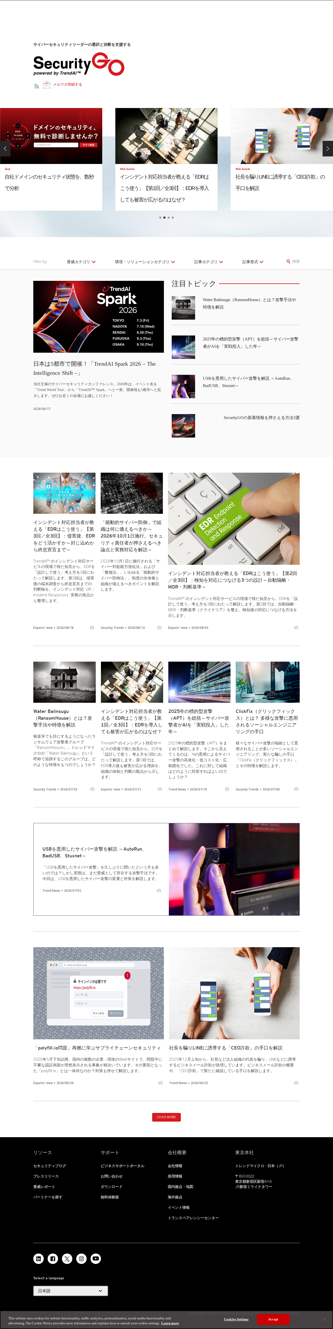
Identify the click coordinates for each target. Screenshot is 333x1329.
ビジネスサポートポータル (122, 1166)
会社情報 (175, 1166)
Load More (166, 1117)
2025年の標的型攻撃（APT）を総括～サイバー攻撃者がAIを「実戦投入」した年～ (198, 721)
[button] (5, 148)
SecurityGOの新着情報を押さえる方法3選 (262, 417)
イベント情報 (179, 1207)
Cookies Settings (236, 1319)
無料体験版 (110, 1197)
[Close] (324, 1319)
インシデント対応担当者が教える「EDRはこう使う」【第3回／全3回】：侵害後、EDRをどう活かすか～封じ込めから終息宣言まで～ (64, 536)
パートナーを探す (47, 1197)
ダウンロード (112, 1187)
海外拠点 (175, 1197)
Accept (273, 1319)
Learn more (170, 1323)
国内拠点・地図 (180, 1187)
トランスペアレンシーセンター (193, 1218)
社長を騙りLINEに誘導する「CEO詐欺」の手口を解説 (226, 1047)
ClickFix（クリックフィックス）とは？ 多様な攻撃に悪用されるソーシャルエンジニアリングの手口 (267, 721)
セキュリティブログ (49, 1166)
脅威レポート (44, 1187)
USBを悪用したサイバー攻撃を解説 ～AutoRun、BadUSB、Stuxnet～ (94, 852)
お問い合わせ (112, 1176)
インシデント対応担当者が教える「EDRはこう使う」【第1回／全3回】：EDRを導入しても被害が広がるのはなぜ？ (132, 721)
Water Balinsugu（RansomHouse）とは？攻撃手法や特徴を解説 (62, 717)
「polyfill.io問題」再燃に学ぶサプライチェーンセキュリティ (97, 1047)
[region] (166, 1320)
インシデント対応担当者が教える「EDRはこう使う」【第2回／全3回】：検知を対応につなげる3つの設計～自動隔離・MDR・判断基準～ (232, 580)
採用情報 (175, 1176)
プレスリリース (46, 1176)
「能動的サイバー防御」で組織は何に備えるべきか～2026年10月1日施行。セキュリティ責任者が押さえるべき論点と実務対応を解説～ (132, 536)
